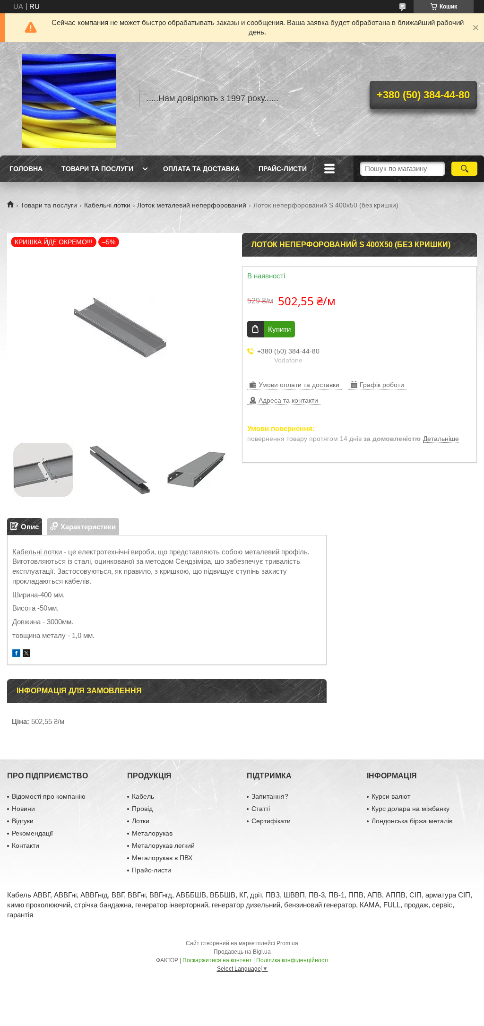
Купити (279, 329)
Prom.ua (287, 943)
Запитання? (269, 796)
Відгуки (23, 821)
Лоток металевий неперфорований (191, 205)
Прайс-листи (283, 168)
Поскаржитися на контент (217, 960)
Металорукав (152, 833)
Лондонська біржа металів (412, 821)
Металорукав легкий (163, 845)
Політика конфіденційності (292, 960)
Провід (142, 808)
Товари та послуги (97, 168)
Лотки (140, 821)
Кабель (143, 796)
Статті (260, 808)
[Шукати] (464, 169)
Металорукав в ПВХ (162, 858)
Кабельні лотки (107, 205)
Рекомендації (32, 833)
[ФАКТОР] (68, 98)
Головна (26, 168)
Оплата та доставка (201, 168)
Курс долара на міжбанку (410, 808)
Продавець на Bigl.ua (242, 951)
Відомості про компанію (49, 796)
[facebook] (16, 654)
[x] (26, 654)
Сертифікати (271, 821)
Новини (23, 808)
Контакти (25, 845)
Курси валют (391, 796)
